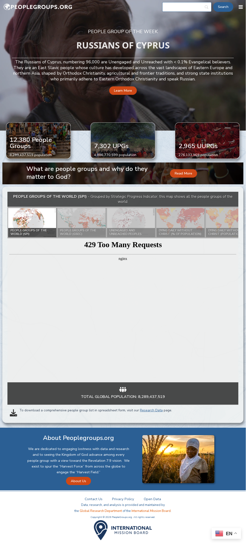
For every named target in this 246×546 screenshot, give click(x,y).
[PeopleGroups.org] (38, 7)
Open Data (152, 499)
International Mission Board (151, 511)
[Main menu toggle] (241, 7)
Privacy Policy (123, 499)
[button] (123, 90)
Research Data (151, 410)
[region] (122, 287)
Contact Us (93, 499)
